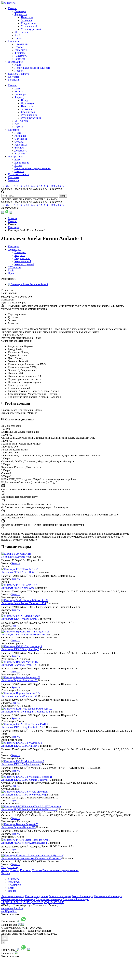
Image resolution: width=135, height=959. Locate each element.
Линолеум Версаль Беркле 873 (18, 827)
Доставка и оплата (18, 73)
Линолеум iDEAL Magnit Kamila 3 (20, 618)
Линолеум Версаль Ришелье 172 (19, 680)
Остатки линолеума (60, 896)
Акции (18, 64)
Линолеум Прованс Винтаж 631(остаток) (24, 634)
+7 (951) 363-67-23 (33, 185)
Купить (15, 563)
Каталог (12, 8)
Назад (17, 88)
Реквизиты (20, 50)
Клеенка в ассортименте (15, 556)
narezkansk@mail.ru (12, 908)
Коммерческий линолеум (108, 896)
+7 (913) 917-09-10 (11, 185)
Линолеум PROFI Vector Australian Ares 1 (24, 842)
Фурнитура (20, 14)
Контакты (13, 76)
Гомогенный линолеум (76, 899)
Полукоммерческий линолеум (18, 899)
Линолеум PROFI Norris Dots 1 (18, 572)
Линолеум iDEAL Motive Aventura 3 (21, 764)
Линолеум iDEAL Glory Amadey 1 (20, 745)
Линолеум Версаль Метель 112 (18, 664)
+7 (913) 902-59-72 (54, 185)
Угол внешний (29, 26)
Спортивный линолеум (49, 899)
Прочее (18, 38)
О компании (21, 44)
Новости (19, 70)
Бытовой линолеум (82, 896)
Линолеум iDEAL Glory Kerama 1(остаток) (25, 779)
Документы (20, 55)
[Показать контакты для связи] (4, 938)
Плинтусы (27, 17)
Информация (15, 61)
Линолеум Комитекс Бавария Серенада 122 (25, 711)
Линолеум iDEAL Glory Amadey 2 (20, 649)
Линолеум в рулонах (36, 896)
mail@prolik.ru (9, 911)
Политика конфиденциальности (32, 67)
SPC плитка (21, 32)
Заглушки (26, 20)
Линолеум (20, 11)
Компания (13, 41)
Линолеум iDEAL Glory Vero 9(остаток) (23, 794)
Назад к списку (9, 867)
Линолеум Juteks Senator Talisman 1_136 (23, 603)
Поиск (63, 196)
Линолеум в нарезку (12, 896)
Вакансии (20, 58)
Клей (17, 35)
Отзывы (19, 47)
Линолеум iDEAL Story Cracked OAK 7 (23, 727)
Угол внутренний (31, 29)
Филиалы (19, 52)
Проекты (37, 870)
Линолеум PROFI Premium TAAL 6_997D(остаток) (29, 809)
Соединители (28, 23)
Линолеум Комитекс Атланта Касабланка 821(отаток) (31, 858)
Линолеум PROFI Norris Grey (17, 587)
